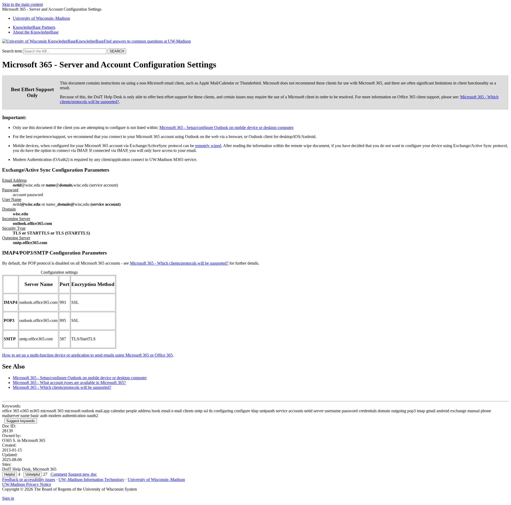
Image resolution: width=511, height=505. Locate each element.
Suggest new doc (82, 474)
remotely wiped (208, 145)
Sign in (8, 498)
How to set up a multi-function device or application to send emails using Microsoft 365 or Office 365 (87, 355)
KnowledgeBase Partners (34, 27)
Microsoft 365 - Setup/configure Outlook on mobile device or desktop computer (226, 127)
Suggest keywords (20, 421)
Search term (12, 51)
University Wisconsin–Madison (41, 18)
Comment (59, 474)
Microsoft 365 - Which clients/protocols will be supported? (179, 263)
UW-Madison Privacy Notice (26, 484)
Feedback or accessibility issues (28, 479)
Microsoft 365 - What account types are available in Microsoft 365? (69, 382)
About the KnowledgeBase (36, 32)
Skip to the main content (22, 4)
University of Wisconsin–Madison (156, 479)
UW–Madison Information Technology (91, 479)
